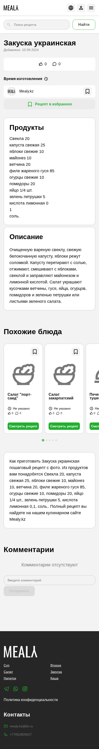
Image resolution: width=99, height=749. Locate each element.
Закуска (56, 672)
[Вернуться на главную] (11, 8)
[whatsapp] (15, 689)
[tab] (43, 440)
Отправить (19, 591)
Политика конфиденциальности (31, 700)
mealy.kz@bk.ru (21, 726)
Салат (8, 672)
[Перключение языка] (71, 8)
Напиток (10, 678)
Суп (6, 665)
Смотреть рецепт (23, 426)
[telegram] (6, 689)
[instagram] (25, 689)
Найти (84, 25)
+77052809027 (21, 734)
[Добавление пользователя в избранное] (87, 91)
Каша (54, 678)
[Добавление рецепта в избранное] (35, 352)
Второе (55, 665)
